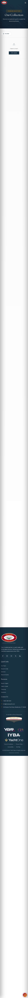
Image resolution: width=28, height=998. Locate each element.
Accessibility (10, 747)
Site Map (18, 747)
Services (3, 671)
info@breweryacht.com (9, 704)
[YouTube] (11, 656)
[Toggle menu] (25, 2)
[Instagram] (7, 656)
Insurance (3, 692)
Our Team (3, 666)
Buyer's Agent (4, 683)
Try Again (14, 52)
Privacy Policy (19, 744)
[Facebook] (2, 656)
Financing (3, 689)
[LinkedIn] (20, 656)
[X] (15, 656)
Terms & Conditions (8, 744)
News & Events (5, 674)
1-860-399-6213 (7, 701)
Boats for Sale (4, 669)
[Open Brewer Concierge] (25, 995)
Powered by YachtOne (14, 752)
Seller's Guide (4, 686)
